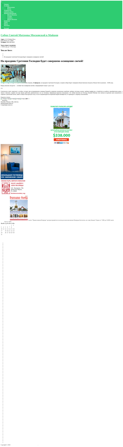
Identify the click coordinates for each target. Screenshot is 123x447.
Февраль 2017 (8, 398)
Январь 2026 (7, 253)
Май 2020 (7, 353)
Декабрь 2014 (8, 427)
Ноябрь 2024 (7, 274)
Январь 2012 (7, 440)
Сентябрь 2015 (8, 416)
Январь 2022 (7, 324)
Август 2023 (7, 295)
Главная (6, 4)
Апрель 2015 (7, 422)
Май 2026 (7, 247)
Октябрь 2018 (8, 377)
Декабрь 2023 (8, 289)
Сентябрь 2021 (8, 330)
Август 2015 (7, 418)
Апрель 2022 (7, 320)
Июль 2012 (7, 433)
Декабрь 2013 (8, 430)
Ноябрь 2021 (7, 327)
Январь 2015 (7, 425)
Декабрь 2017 (8, 386)
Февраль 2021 (8, 341)
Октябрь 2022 (8, 311)
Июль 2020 (7, 350)
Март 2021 (7, 339)
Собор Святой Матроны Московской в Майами (29, 35)
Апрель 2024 (7, 283)
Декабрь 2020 (8, 344)
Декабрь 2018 (8, 374)
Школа (6, 24)
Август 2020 (7, 348)
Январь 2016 (7, 412)
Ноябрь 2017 (7, 387)
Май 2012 (7, 436)
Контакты (7, 25)
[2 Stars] (7, 99)
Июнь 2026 (7, 246)
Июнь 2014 (7, 428)
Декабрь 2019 (8, 359)
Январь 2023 (7, 306)
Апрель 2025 (7, 267)
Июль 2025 (7, 262)
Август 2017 (7, 390)
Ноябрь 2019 (7, 360)
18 (3, 230)
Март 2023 (7, 303)
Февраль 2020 (8, 356)
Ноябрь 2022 (7, 309)
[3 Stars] (12, 99)
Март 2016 (7, 410)
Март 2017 (7, 397)
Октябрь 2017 (8, 389)
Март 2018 (7, 383)
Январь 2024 (7, 288)
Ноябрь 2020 (7, 345)
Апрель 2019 (7, 368)
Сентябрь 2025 (8, 259)
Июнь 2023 (7, 299)
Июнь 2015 (7, 421)
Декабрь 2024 (8, 273)
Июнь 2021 (7, 335)
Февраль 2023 (8, 305)
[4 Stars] (17, 99)
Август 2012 (7, 431)
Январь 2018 (7, 384)
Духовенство (7, 10)
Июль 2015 (7, 419)
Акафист (9, 18)
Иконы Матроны (12, 19)
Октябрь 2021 (8, 329)
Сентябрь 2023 (8, 294)
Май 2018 (7, 380)
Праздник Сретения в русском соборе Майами (26, 105)
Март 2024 (7, 285)
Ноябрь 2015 (7, 415)
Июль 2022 (7, 315)
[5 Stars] (22, 99)
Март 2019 (7, 369)
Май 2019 (7, 366)
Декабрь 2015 (8, 413)
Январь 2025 (7, 271)
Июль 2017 (7, 392)
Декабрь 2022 (8, 308)
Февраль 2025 (8, 270)
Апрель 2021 (7, 338)
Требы (6, 22)
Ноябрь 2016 (7, 403)
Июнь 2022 (7, 317)
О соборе (6, 5)
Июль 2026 (7, 244)
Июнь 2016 (7, 406)
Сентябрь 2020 (8, 347)
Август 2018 (7, 378)
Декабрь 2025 (8, 255)
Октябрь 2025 (8, 258)
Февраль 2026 (8, 252)
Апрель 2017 (7, 395)
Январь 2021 (7, 342)
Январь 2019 (7, 372)
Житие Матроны (12, 14)
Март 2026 (7, 250)
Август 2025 (7, 261)
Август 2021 (7, 332)
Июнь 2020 (7, 351)
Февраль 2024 (8, 286)
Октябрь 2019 (8, 362)
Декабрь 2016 (8, 401)
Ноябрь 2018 (7, 375)
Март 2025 (7, 268)
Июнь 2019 (7, 365)
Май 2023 (7, 300)
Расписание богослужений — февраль (24, 103)
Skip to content (5, 31)
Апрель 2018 (7, 381)
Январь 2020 (7, 357)
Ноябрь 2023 (7, 291)
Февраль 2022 (8, 323)
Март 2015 (7, 424)
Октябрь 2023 (8, 292)
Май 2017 (7, 393)
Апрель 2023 (7, 302)
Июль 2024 (7, 279)
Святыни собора (8, 11)
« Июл (3, 236)
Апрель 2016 (7, 409)
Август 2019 (7, 363)
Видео (9, 8)
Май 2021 (7, 336)
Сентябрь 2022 (8, 312)
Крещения (7, 21)
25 (3, 232)
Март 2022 (7, 321)
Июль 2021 (7, 333)
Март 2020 (7, 354)
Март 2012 (7, 437)
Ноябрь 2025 (7, 256)
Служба (9, 16)
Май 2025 (7, 265)
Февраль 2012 (8, 439)
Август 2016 (7, 404)
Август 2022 (7, 314)
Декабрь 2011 (8, 442)
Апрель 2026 (7, 249)
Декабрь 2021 (8, 326)
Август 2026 (7, 243)
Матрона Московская (10, 13)
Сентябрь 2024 (8, 276)
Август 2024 (7, 277)
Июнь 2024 (7, 280)
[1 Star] (3, 99)
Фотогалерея (11, 7)
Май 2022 (7, 318)
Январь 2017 (7, 400)
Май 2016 (7, 407)
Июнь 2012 (7, 434)
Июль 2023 (7, 297)
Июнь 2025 (7, 264)
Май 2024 (7, 282)
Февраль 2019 (8, 371)
